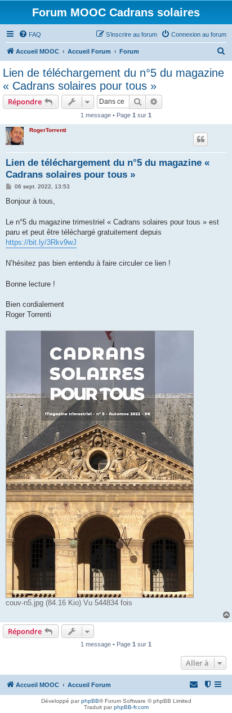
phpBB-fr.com (131, 707)
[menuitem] (30, 34)
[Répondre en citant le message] (200, 139)
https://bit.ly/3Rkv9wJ (41, 242)
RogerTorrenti (47, 130)
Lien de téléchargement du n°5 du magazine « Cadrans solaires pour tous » (113, 79)
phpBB (90, 701)
